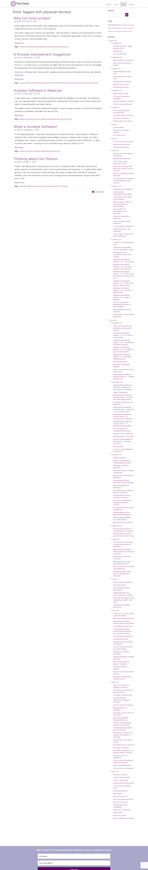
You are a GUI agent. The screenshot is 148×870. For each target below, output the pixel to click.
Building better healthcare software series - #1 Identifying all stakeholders (122, 423)
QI (71, 119)
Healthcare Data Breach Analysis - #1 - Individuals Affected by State (122, 357)
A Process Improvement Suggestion (42, 54)
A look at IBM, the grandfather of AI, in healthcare (120, 211)
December (117, 43)
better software (61, 186)
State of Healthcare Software (123, 818)
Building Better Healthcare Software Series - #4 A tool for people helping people (123, 397)
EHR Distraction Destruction (123, 522)
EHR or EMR (117, 793)
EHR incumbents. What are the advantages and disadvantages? (122, 204)
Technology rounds (120, 361)
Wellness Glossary (119, 458)
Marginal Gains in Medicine (122, 81)
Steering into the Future (121, 144)
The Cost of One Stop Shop (123, 141)
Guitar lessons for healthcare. (123, 618)
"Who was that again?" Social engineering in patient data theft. (123, 600)
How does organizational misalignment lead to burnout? (122, 502)
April (115, 771)
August (116, 107)
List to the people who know (123, 799)
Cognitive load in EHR (120, 639)
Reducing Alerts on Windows (123, 60)
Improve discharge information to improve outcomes (121, 700)
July (114, 124)
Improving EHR (118, 446)
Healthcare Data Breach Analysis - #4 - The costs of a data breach (123, 335)
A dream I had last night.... (122, 777)
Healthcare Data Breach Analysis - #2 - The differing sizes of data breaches (123, 349)
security (130, 31)
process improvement (27, 83)
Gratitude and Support (121, 147)
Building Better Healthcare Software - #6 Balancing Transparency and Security (122, 387)
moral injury (49, 47)
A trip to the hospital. (120, 780)
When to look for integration (123, 705)
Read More (19, 43)
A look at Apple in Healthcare (123, 226)
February (117, 186)
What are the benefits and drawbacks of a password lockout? (122, 328)
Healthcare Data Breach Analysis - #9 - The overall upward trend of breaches (122, 266)
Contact (131, 4)
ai (25, 47)
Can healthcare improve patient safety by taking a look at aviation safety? (122, 631)
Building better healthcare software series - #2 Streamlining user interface (122, 416)
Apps (117, 4)
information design (58, 83)
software (51, 186)
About (109, 4)
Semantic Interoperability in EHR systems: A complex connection (122, 441)
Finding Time (117, 51)
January (116, 239)
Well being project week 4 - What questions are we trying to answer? (123, 551)
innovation (131, 25)
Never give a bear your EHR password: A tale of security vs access (123, 168)
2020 (113, 40)
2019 (113, 320)
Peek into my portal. (120, 796)
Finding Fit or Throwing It (122, 810)
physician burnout (62, 47)
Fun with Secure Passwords (122, 636)
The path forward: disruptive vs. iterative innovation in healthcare (123, 544)
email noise (70, 83)
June (115, 610)
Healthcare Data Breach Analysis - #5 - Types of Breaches (121, 297)
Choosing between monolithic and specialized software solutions (123, 180)
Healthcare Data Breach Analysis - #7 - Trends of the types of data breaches (123, 283)
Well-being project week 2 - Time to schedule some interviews (123, 573)
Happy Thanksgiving (120, 392)
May (115, 138)
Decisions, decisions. (120, 774)
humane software (26, 119)
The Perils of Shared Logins (122, 695)
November (117, 57)
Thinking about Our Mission (36, 159)
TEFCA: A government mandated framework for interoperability (122, 304)
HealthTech (114, 25)
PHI (120, 25)
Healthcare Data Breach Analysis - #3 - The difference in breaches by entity (123, 342)
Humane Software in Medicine (38, 90)
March (115, 150)
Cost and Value (118, 127)
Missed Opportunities (120, 93)
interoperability (112, 28)
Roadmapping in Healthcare (122, 189)
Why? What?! (118, 813)
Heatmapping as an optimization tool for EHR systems (122, 254)
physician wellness (38, 47)
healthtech (124, 25)
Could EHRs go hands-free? (122, 626)
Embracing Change (119, 815)
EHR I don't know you (120, 802)
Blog (123, 4)
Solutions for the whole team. (123, 783)
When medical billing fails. (122, 765)
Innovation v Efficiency (121, 118)
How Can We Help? (119, 54)
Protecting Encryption (121, 87)
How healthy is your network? (123, 745)
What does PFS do (119, 585)
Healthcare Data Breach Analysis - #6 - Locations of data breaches (123, 290)
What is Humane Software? (35, 126)
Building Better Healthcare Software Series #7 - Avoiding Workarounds (123, 376)
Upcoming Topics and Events (123, 115)
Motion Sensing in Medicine (122, 582)
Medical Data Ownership (121, 158)
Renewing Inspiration (120, 791)
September (117, 90)
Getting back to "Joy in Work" (123, 436)
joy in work (65, 119)
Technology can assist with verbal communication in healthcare (122, 735)
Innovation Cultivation (121, 747)
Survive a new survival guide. (123, 768)
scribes (21, 47)
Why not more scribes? (32, 18)
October (116, 68)
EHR (28, 47)
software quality (39, 119)
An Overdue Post (119, 135)
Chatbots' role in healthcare (123, 433)
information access (43, 83)
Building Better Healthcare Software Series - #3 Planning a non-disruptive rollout (123, 409)
